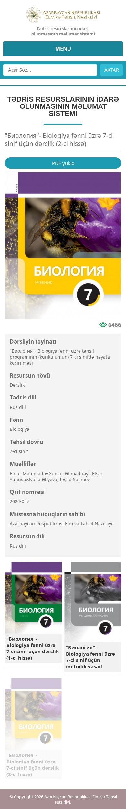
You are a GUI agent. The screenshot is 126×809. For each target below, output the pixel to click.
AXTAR (111, 69)
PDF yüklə (63, 163)
